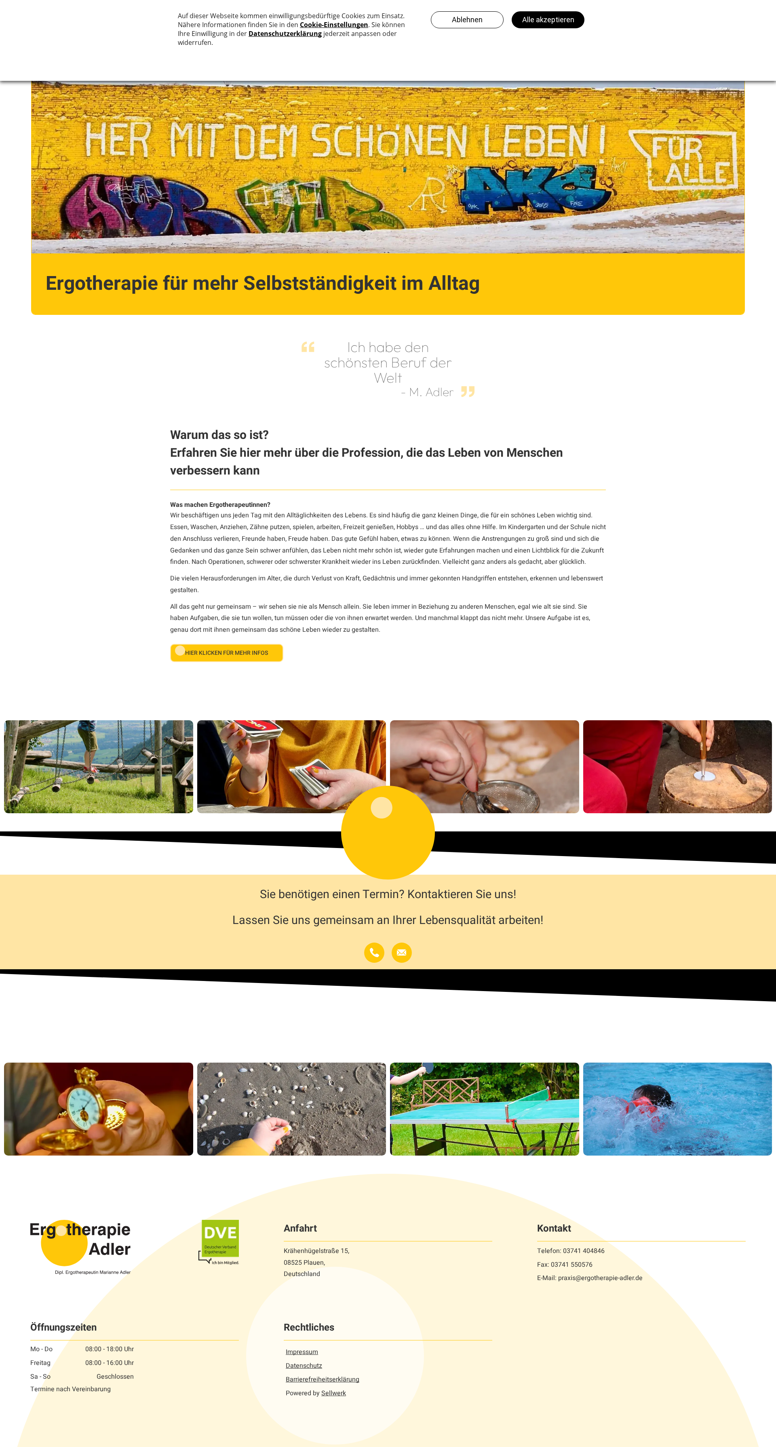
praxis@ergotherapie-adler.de (600, 1278)
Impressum (302, 1352)
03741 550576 (572, 1265)
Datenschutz (304, 1366)
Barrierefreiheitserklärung (322, 1379)
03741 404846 (584, 1251)
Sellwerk (333, 1393)
